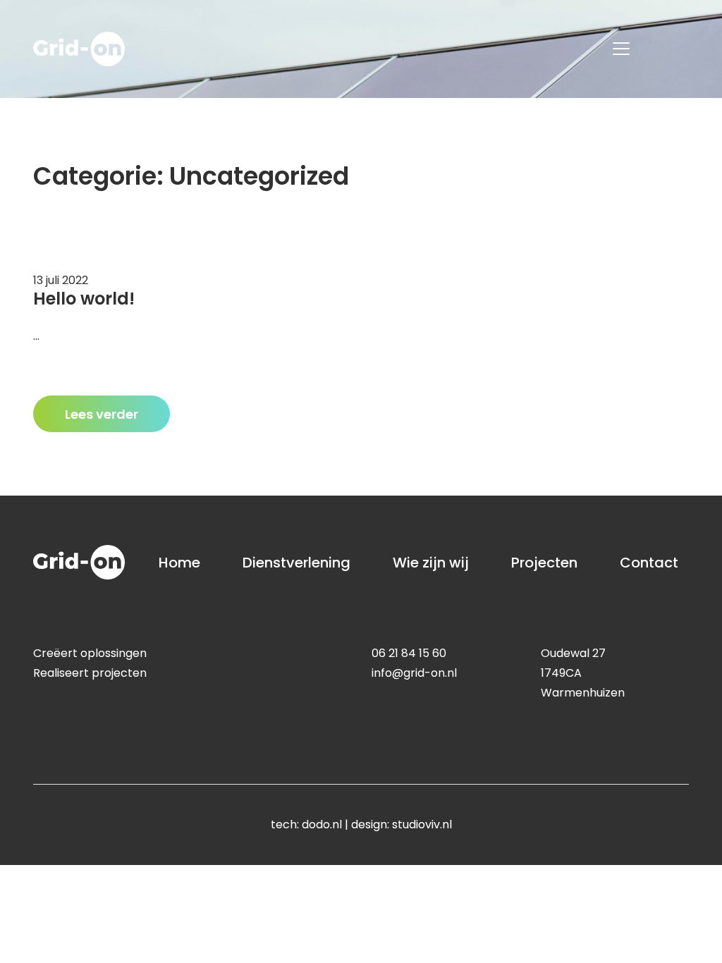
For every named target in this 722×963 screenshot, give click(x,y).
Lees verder (101, 414)
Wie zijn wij (431, 562)
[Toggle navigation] (621, 49)
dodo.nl (322, 824)
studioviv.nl (422, 824)
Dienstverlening (296, 562)
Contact (649, 562)
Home (179, 562)
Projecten (544, 562)
